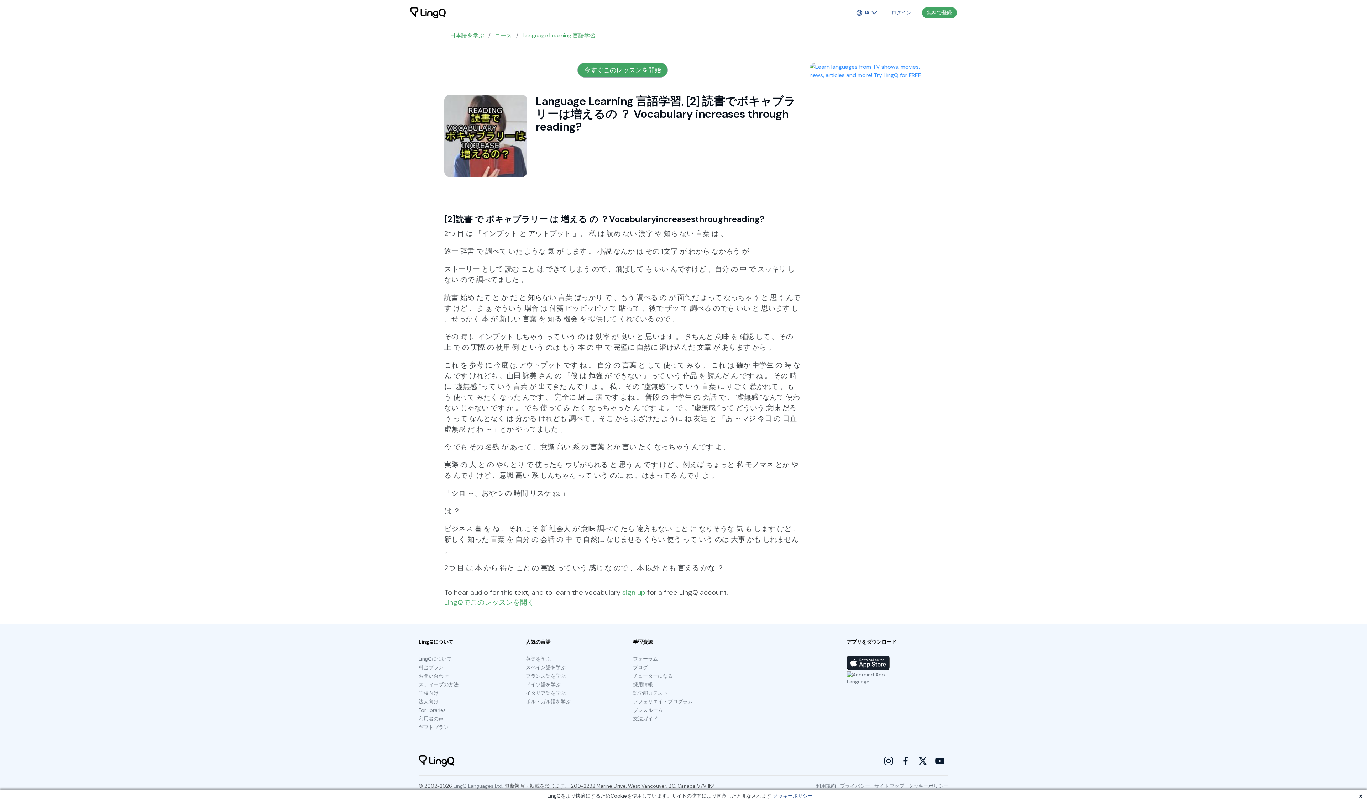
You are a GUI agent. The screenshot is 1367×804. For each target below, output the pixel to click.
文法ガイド (645, 718)
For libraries (432, 710)
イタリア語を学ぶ (546, 693)
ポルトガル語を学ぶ (548, 701)
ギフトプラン (434, 727)
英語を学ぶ (538, 659)
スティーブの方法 (439, 684)
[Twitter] (922, 760)
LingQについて (435, 659)
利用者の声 (431, 718)
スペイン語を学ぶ (546, 667)
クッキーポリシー (793, 796)
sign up (633, 592)
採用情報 (643, 684)
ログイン (901, 12)
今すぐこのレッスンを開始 (622, 70)
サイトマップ (889, 786)
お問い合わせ (434, 676)
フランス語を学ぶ (546, 676)
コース (503, 35)
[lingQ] (428, 12)
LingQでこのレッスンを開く (489, 602)
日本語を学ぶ (467, 35)
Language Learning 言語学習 (559, 35)
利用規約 (826, 786)
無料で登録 (939, 12)
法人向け (429, 701)
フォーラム (645, 659)
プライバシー (855, 786)
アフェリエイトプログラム (663, 701)
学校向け (429, 693)
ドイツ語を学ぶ (543, 684)
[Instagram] (888, 760)
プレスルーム (648, 710)
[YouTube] (939, 760)
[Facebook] (905, 760)
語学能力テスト (650, 693)
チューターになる (653, 676)
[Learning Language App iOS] (868, 663)
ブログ (640, 667)
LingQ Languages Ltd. (478, 786)
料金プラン (431, 667)
